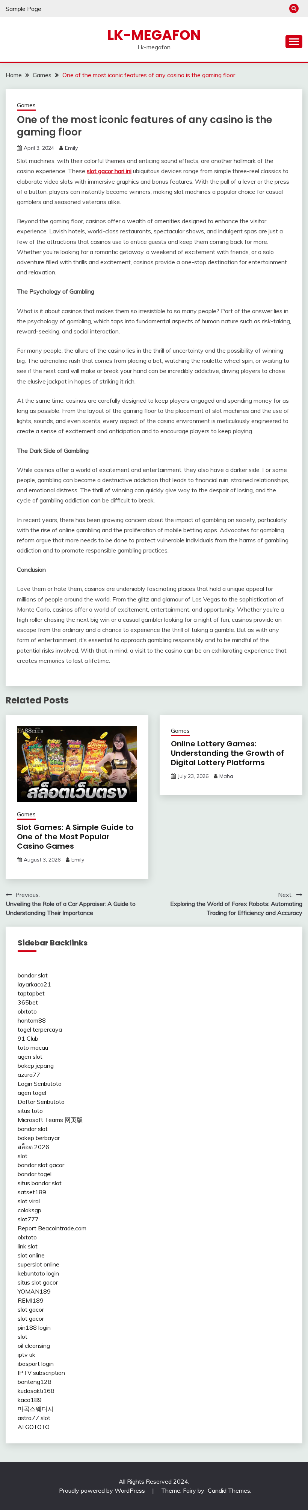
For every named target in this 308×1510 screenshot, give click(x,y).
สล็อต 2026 (33, 1147)
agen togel (32, 1092)
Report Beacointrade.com (52, 1228)
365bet (28, 1002)
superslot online (38, 1264)
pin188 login (34, 1327)
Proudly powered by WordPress (102, 1490)
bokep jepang (36, 1065)
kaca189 (30, 1399)
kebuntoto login (38, 1273)
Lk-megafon (154, 35)
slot (22, 1156)
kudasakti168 (36, 1390)
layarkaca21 (34, 984)
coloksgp (29, 1210)
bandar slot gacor (41, 1165)
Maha (226, 776)
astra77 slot (34, 1418)
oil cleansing (34, 1345)
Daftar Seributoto (41, 1101)
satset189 (32, 1192)
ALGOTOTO (34, 1427)
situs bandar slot (40, 1183)
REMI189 (31, 1300)
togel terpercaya (40, 1029)
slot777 (28, 1219)
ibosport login (36, 1363)
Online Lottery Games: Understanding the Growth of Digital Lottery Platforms (227, 753)
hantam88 (32, 1020)
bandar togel (34, 1174)
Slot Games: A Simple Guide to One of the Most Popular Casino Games (75, 836)
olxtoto (27, 1011)
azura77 (29, 1074)
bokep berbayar (39, 1138)
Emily (71, 148)
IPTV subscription (41, 1372)
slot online (31, 1255)
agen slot (30, 1056)
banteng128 (34, 1381)
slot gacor (31, 1309)
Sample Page (23, 8)
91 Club (28, 1038)
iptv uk (26, 1354)
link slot (28, 1246)
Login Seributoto (40, 1083)
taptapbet (31, 993)
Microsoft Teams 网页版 (50, 1119)
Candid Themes (229, 1490)
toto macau (33, 1047)
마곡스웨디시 (36, 1409)
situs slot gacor (38, 1282)
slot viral (29, 1201)
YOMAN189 (34, 1291)
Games (26, 105)
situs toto (30, 1110)
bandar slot (33, 975)
